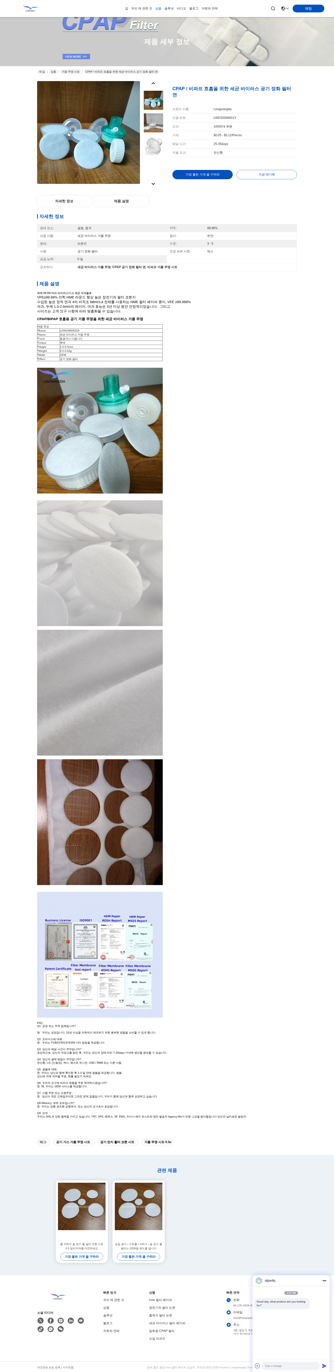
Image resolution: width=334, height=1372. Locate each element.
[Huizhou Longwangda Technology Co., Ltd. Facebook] (50, 1320)
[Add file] (257, 1366)
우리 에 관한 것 (141, 8)
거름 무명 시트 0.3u (157, 1142)
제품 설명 (121, 201)
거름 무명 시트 (71, 71)
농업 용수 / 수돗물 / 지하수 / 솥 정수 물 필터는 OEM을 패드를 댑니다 (138, 1246)
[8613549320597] (50, 1329)
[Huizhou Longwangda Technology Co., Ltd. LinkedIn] (70, 1320)
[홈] (58, 1301)
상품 (158, 8)
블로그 (194, 8)
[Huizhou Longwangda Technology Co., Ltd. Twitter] (40, 1320)
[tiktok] (40, 1329)
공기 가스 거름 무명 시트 (73, 1142)
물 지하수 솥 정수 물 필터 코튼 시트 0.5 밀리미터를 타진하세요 (81, 1246)
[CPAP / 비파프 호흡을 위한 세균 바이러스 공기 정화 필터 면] (88, 132)
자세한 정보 (64, 201)
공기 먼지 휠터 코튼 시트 (117, 1142)
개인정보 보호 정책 (48, 1367)
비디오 (181, 8)
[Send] (324, 1366)
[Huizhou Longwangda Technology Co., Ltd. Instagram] (60, 1320)
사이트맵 (68, 1367)
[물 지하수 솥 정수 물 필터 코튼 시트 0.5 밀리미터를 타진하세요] (82, 1211)
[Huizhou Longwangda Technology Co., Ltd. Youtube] (80, 1320)
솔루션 (169, 8)
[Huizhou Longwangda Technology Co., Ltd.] (31, 8)
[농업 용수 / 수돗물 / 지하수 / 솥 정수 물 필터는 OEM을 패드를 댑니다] (138, 1211)
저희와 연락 (210, 8)
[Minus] (324, 1280)
